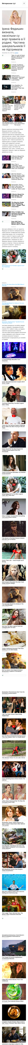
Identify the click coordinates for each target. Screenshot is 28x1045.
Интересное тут (9, 3)
